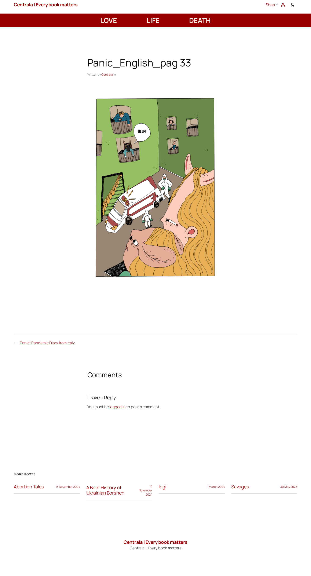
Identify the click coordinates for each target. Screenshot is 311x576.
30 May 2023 (288, 487)
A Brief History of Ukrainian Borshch (105, 490)
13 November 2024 (68, 487)
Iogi (162, 486)
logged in (117, 406)
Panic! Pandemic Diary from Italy (47, 342)
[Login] (283, 5)
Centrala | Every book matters (46, 4)
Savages (240, 486)
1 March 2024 (216, 487)
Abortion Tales (29, 486)
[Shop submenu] (277, 5)
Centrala (107, 74)
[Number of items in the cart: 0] (292, 5)
